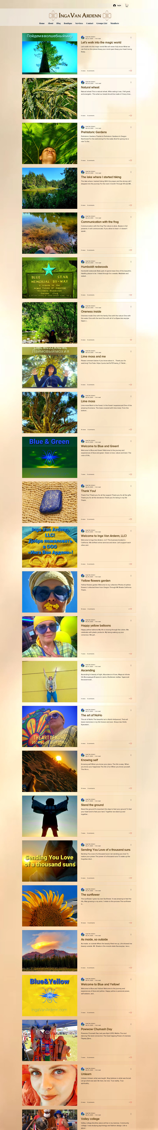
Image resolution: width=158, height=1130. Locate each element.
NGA (65, 15)
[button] (127, 5)
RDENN (94, 15)
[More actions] (131, 37)
